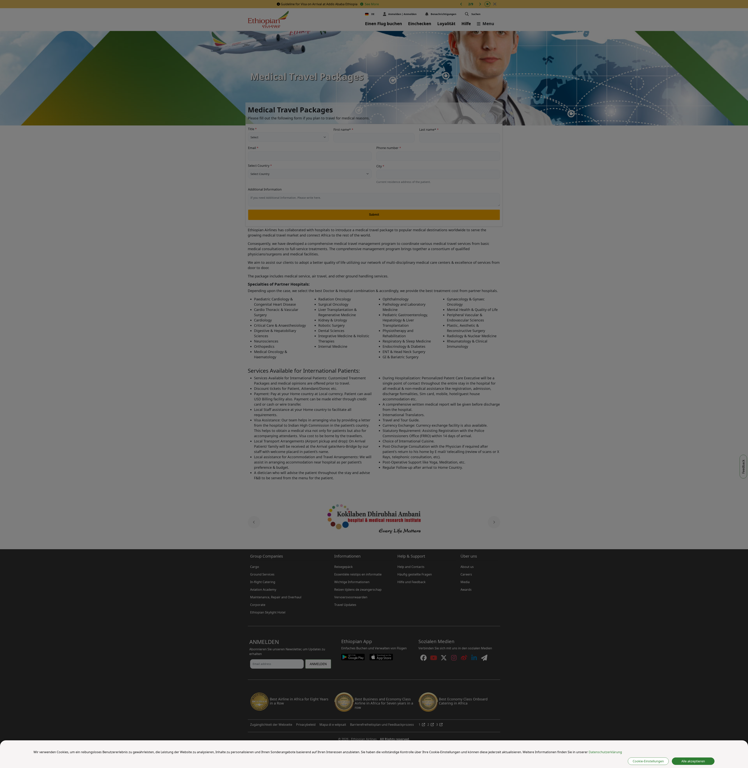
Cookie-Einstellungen (648, 761)
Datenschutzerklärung (605, 752)
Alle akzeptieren (693, 761)
